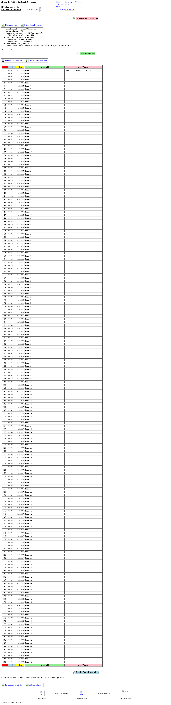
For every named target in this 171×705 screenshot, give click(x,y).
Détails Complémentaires (33, 25)
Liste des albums (12, 25)
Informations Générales (14, 60)
